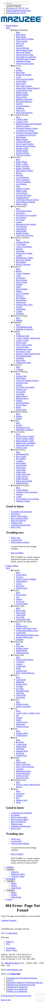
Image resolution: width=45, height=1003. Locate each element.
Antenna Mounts (22, 242)
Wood (18, 802)
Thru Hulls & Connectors (26, 57)
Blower (19, 173)
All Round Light (22, 336)
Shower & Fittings (23, 52)
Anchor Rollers (22, 490)
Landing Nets (21, 671)
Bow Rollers (21, 459)
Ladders (19, 255)
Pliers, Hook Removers (25, 673)
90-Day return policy (19, 516)
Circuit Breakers (22, 177)
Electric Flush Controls (25, 436)
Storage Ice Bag (22, 776)
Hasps (18, 287)
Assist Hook (21, 680)
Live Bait (19, 689)
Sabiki (18, 720)
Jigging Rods (21, 747)
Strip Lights (20, 360)
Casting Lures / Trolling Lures (28, 713)
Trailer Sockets (22, 476)
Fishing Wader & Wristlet (26, 579)
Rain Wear (20, 586)
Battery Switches (22, 166)
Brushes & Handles (23, 75)
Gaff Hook (20, 662)
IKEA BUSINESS (18, 520)
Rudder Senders (22, 233)
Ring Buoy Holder (23, 260)
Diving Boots (21, 575)
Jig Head (19, 686)
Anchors (19, 494)
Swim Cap (20, 601)
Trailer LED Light (23, 474)
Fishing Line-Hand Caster (26, 628)
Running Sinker (22, 648)
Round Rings (21, 300)
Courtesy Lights (22, 340)
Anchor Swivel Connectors (27, 492)
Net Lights (20, 617)
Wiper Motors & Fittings (25, 202)
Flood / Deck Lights (24, 345)
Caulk (18, 77)
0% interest (15, 514)
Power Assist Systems (24, 144)
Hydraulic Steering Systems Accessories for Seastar (27, 129)
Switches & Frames (23, 195)
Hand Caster (21, 762)
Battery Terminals (23, 168)
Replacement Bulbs (23, 356)
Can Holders (21, 244)
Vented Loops (21, 447)
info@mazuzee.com (23, 11)
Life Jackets (20, 392)
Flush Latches (21, 282)
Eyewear (19, 577)
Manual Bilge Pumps (24, 50)
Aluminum (20, 793)
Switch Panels (21, 193)
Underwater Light (23, 619)
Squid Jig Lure (22, 722)
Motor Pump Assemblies (25, 443)
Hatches (19, 320)
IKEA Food (15, 527)
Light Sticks (21, 615)
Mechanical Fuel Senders (26, 224)
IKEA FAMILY (17, 553)
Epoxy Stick (21, 84)
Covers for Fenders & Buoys (27, 380)
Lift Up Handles (22, 293)
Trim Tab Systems (23, 155)
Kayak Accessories (23, 706)
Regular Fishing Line (24, 637)
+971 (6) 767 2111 (21, 8)
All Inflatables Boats (24, 327)
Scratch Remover (23, 106)
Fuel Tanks (20, 220)
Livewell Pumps (22, 48)
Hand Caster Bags (23, 764)
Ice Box (19, 425)
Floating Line (21, 389)
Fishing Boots (21, 581)
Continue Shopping (8, 920)
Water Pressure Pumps (25, 64)
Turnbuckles (21, 309)
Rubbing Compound (24, 99)
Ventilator (20, 314)
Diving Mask (21, 595)
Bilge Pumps (21, 37)
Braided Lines (21, 626)
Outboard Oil (21, 229)
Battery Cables (22, 164)
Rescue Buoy (21, 405)
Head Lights (21, 613)
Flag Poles (20, 251)
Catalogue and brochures (21, 525)
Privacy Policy (12, 950)
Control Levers (22, 122)
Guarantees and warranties (21, 512)
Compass (19, 369)
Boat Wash (20, 72)
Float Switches (22, 41)
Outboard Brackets (23, 142)
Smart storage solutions (20, 542)
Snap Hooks (21, 302)
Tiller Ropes (21, 468)
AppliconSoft (12, 933)
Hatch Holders (22, 289)
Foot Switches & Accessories (27, 499)
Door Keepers (21, 280)
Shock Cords (21, 409)
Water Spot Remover (24, 113)
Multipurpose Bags (23, 771)
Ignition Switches (23, 189)
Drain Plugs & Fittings (25, 39)
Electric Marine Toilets (25, 439)
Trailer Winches (22, 479)
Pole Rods (20, 749)
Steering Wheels (22, 153)
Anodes (19, 70)
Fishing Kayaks (22, 704)
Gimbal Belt (21, 666)
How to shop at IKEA (19, 518)
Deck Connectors (23, 180)
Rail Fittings (21, 298)
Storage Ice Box (22, 778)
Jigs (17, 715)
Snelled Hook (21, 651)
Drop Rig (20, 646)
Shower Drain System (24, 55)
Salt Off (19, 104)
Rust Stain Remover (24, 101)
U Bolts (19, 311)
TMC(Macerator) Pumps (26, 59)
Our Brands (10, 879)
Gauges (19, 222)
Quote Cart (20, 13)
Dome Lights (21, 343)
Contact (9, 899)
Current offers (16, 540)
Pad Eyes (19, 296)
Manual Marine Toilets (25, 441)
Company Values (17, 876)
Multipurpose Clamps (24, 258)
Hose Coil (20, 43)
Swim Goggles (22, 604)
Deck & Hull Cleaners (25, 79)
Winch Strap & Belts (24, 481)
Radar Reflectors (22, 403)
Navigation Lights (23, 351)
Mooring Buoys (22, 398)
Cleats (18, 276)
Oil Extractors (21, 226)
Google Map (15, 974)
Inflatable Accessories (24, 329)
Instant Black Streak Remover (28, 88)
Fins (17, 597)
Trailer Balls (21, 470)
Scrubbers (20, 108)
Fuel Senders (21, 218)
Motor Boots (21, 137)
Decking (19, 249)
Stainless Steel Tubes (24, 305)
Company (10, 867)
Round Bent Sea (22, 691)
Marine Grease (22, 93)
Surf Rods (20, 753)
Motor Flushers (22, 139)
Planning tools (16, 523)
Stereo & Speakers (23, 264)
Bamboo (19, 796)
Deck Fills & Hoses (24, 211)
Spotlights (20, 358)
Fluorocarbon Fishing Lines (27, 630)
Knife (18, 668)
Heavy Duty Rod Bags (25, 767)
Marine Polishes (22, 95)
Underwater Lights (23, 363)
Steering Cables (22, 148)
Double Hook (21, 684)
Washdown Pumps (23, 61)
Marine (9, 26)
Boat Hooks (21, 378)
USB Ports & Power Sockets (27, 200)
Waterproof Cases (23, 427)
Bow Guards (21, 456)
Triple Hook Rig (22, 653)
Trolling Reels (21, 735)
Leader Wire (21, 633)
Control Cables (22, 119)
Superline (20, 639)
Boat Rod (20, 742)
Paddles (19, 401)
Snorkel (19, 599)
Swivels (19, 307)
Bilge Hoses (21, 34)
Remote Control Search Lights (28, 354)
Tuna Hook (20, 697)
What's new (15, 538)
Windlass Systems (23, 501)
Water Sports (16, 888)
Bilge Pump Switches (24, 171)
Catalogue (10, 881)
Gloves (19, 584)
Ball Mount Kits (22, 454)
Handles (19, 284)
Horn (18, 186)
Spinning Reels (22, 733)
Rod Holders (21, 262)
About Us (15, 872)
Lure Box (20, 769)
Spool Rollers (21, 465)
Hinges (19, 291)
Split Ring (20, 693)
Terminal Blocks (22, 197)
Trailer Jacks (21, 472)
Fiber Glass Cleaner (24, 86)
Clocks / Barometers (24, 247)
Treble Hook (21, 695)
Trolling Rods (21, 755)
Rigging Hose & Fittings (25, 146)
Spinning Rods (22, 751)
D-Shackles (20, 278)
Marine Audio (21, 191)
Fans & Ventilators (23, 182)
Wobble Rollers (22, 483)
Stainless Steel (21, 800)
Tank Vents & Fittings (24, 235)
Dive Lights (20, 610)
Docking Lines (22, 383)
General (19, 664)
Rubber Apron (21, 588)
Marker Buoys (21, 396)
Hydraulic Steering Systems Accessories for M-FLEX (27, 134)
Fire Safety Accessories (25, 387)
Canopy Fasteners (23, 273)
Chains (19, 497)
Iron (17, 798)
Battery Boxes (21, 162)
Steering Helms (22, 151)
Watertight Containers (24, 430)
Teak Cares (20, 110)
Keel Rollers (21, 463)
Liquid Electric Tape (24, 90)
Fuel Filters (20, 213)
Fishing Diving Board (24, 659)
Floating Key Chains (24, 253)
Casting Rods (21, 744)
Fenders (19, 385)
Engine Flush (21, 81)
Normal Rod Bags (23, 773)
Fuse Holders (21, 184)
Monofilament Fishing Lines (27, 635)
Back (8, 28)
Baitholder (20, 682)
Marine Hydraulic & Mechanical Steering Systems (29, 125)
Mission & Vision (18, 874)
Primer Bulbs (21, 231)
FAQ (8, 944)
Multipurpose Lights (24, 349)
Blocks (19, 271)
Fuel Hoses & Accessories (26, 215)
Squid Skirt (20, 724)
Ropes (18, 407)
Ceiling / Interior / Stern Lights (28, 338)
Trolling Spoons (22, 726)
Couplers (19, 461)
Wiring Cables (21, 204)
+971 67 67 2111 (11, 963)
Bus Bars (19, 175)
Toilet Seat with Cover (25, 445)
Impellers (19, 46)
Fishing (9, 566)
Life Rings (20, 394)
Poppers (19, 718)
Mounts (19, 416)
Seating (19, 418)
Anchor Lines (21, 376)
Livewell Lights (22, 347)
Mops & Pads (21, 97)
